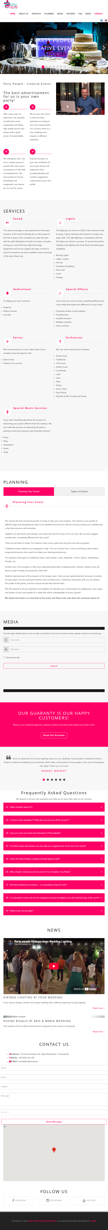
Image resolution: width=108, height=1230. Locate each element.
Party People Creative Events (42, 1221)
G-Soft (93, 1221)
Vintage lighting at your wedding (33, 997)
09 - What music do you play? (19, 910)
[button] (4, 48)
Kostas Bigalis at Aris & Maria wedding (37, 1021)
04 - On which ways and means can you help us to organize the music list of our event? (46, 846)
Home (12, 14)
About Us (23, 14)
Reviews (71, 14)
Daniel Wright (54, 770)
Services (36, 14)
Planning (49, 14)
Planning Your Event (28, 491)
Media (60, 14)
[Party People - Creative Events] (10, 4)
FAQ (80, 14)
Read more (98, 1008)
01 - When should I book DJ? (19, 807)
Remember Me (13, 657)
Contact (98, 14)
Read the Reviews (54, 735)
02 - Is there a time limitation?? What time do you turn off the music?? (37, 820)
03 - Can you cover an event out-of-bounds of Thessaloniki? (33, 833)
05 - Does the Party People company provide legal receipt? (33, 859)
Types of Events (79, 491)
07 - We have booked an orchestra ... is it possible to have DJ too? (36, 885)
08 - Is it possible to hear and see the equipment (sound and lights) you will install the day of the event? (52, 898)
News (88, 14)
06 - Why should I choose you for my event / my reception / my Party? (38, 872)
